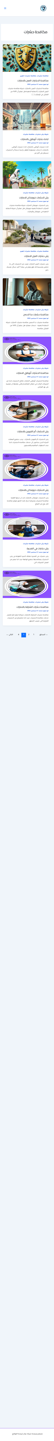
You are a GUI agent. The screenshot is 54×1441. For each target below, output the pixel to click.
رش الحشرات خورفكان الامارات (33, 197)
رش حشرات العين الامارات (36, 256)
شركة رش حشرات (41, 134)
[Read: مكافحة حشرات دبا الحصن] (27, 292)
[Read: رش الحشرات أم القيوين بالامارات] (27, 409)
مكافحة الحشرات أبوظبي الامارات (32, 373)
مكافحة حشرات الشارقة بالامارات (32, 607)
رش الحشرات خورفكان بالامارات (33, 490)
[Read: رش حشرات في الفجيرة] (27, 526)
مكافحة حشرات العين (28, 76)
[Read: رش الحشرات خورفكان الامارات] (27, 175)
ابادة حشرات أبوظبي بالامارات (34, 139)
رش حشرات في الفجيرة (37, 548)
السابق (43, 635)
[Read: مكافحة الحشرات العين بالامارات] (27, 58)
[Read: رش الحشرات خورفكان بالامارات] (27, 467)
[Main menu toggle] (5, 8)
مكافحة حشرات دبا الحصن (35, 314)
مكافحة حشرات (42, 76)
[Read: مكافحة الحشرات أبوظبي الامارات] (27, 351)
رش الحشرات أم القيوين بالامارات (32, 431)
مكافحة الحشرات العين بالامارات (32, 80)
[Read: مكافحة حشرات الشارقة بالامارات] (27, 584)
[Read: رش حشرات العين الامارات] (27, 233)
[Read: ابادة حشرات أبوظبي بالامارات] (27, 117)
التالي (9, 635)
